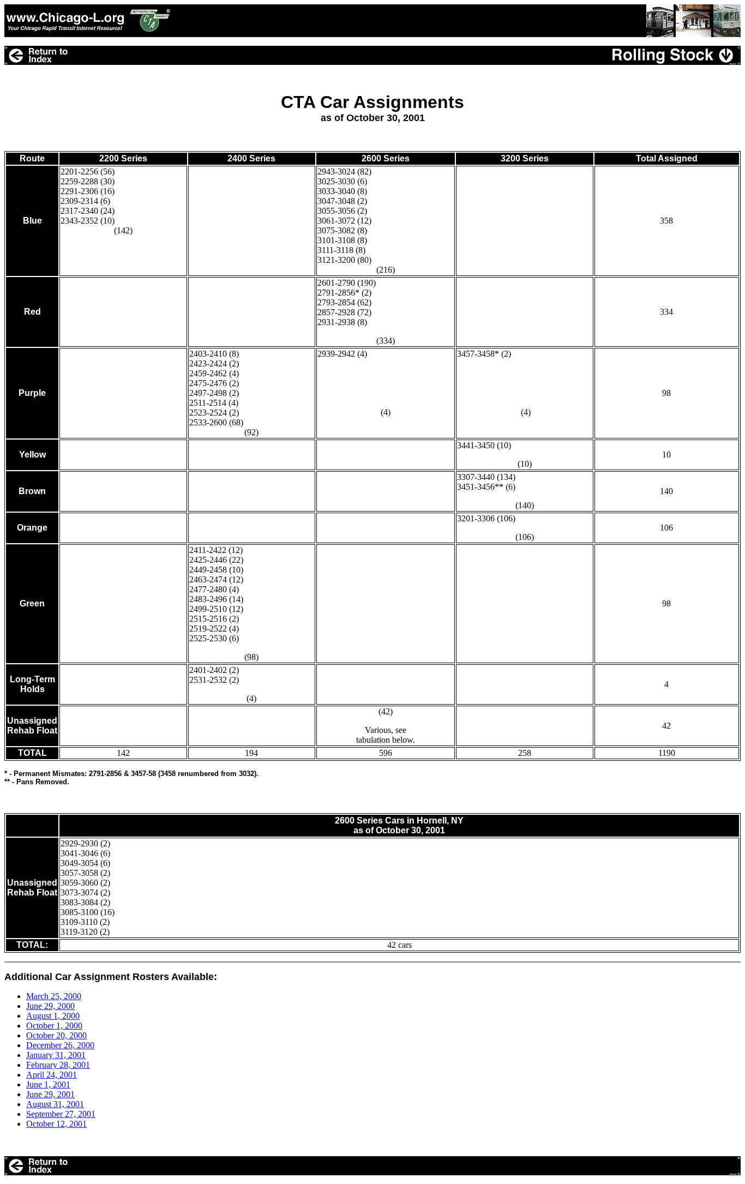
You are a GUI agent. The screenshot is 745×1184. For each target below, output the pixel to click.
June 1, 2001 (48, 1084)
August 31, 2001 (55, 1104)
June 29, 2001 (50, 1094)
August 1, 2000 (53, 1015)
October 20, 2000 (56, 1035)
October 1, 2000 (54, 1025)
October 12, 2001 (56, 1123)
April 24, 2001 (51, 1074)
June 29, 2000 (50, 1006)
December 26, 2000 (60, 1045)
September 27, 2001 (60, 1114)
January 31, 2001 (56, 1055)
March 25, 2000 (53, 996)
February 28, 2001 (58, 1064)
